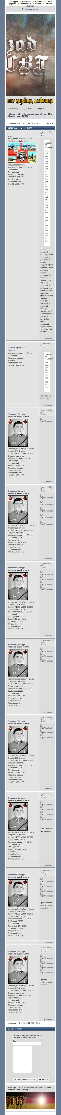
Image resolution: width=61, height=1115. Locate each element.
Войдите (23, 109)
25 (37, 123)
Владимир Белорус (16, 414)
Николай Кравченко (17, 348)
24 (34, 123)
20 (24, 123)
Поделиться (44, 132)
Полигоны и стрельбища (35, 114)
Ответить (49, 123)
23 (32, 123)
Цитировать (48, 339)
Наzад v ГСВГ (15, 114)
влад (10, 136)
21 (27, 123)
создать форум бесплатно (44, 1093)
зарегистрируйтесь (39, 109)
